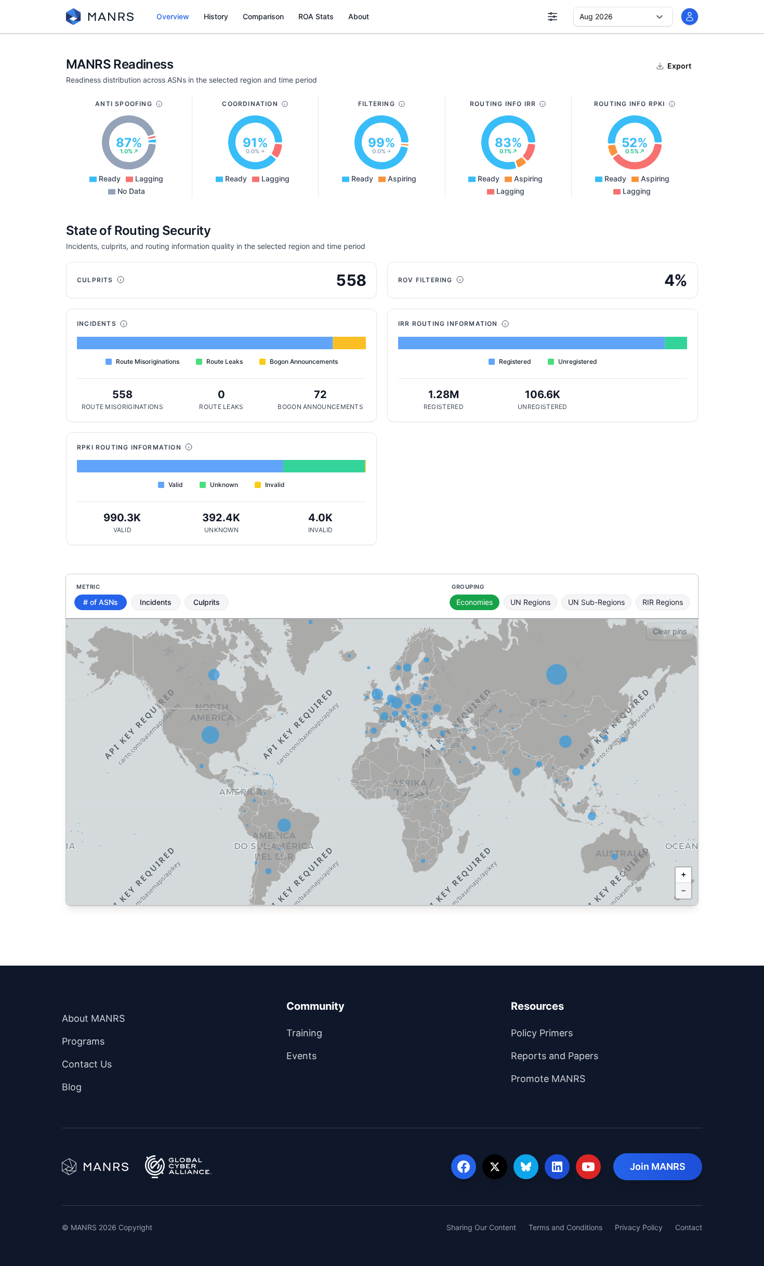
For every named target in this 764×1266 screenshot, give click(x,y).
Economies (474, 602)
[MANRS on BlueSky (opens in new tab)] (525, 1166)
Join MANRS (666, 1166)
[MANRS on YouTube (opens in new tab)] (588, 1166)
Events (342, 1055)
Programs (124, 1041)
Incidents (156, 602)
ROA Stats (316, 16)
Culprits (206, 602)
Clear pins (670, 631)
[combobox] (580, 16)
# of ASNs (100, 602)
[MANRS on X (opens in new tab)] (494, 1166)
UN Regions (530, 602)
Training (345, 1032)
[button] (683, 875)
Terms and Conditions (565, 1227)
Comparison (263, 16)
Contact (688, 1227)
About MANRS (134, 1018)
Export (679, 65)
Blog (113, 1086)
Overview (172, 16)
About (358, 16)
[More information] (159, 104)
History (216, 16)
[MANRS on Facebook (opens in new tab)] (463, 1166)
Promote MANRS (589, 1078)
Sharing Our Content (481, 1227)
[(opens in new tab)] (95, 1166)
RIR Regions (662, 602)
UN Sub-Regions (596, 602)
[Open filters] (552, 16)
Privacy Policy (639, 1227)
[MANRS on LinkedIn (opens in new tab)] (557, 1166)
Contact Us (128, 1064)
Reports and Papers (596, 1055)
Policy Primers (583, 1032)
